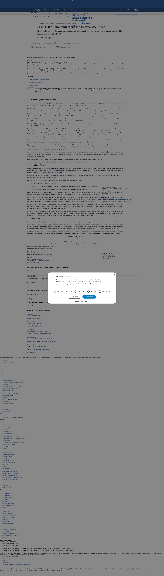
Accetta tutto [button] (89, 297)
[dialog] (82, 288)
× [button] (114, 274)
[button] (82, 301)
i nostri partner (64, 279)
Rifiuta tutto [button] (74, 297)
